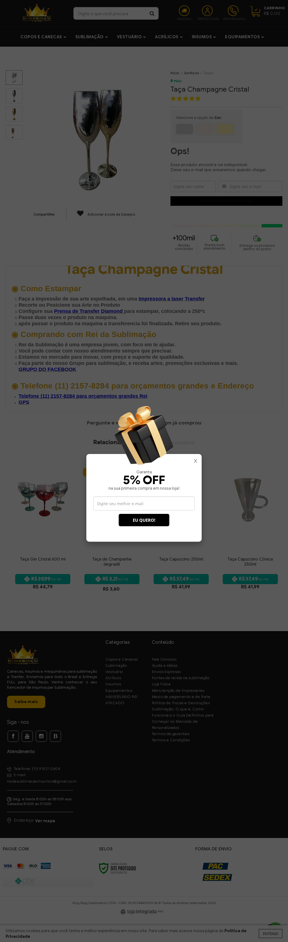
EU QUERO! (144, 520)
